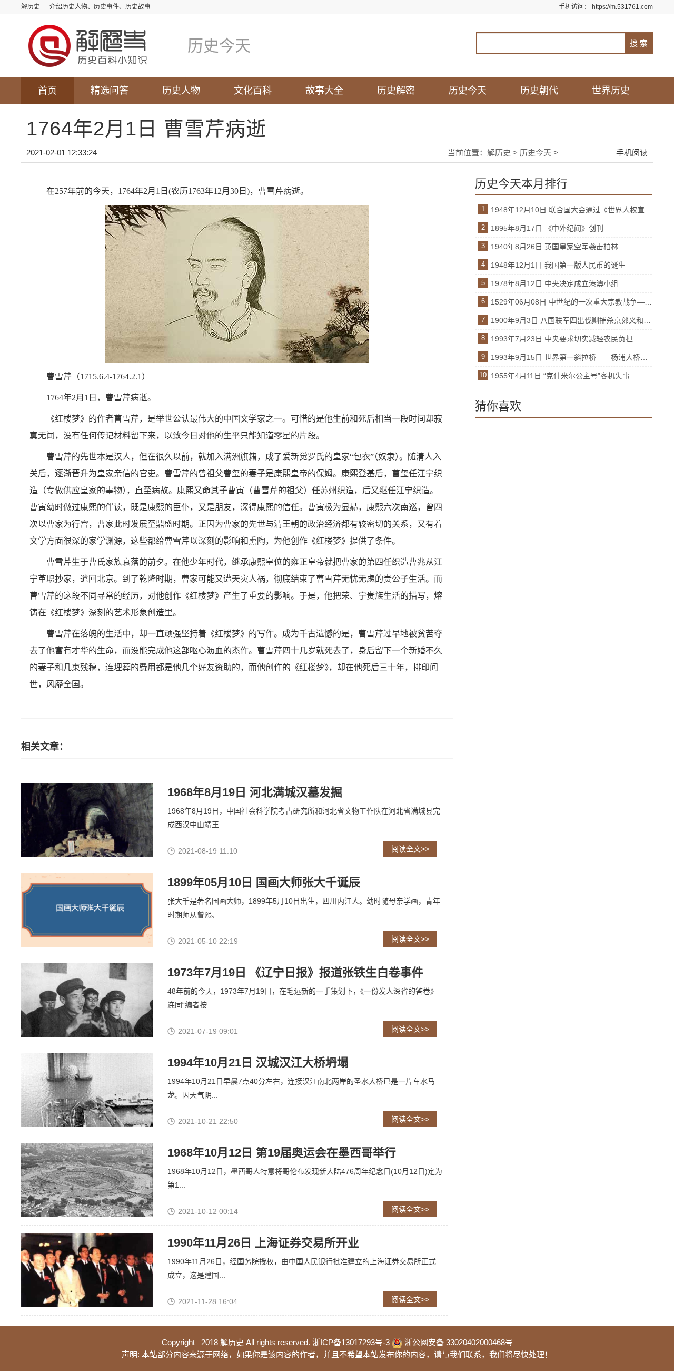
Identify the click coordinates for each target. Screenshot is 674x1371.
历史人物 (181, 90)
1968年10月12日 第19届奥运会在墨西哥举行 (281, 1152)
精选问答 (109, 90)
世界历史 (611, 90)
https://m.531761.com (622, 7)
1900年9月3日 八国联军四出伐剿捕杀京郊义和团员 (571, 320)
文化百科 (253, 90)
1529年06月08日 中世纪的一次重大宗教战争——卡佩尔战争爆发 (571, 302)
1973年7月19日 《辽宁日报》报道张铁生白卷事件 (295, 972)
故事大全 (324, 90)
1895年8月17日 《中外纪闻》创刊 (547, 228)
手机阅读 (632, 152)
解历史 (499, 152)
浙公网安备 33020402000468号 (457, 1342)
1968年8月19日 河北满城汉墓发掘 (254, 792)
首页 (47, 90)
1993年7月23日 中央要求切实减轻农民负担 (562, 339)
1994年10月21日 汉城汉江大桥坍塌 (258, 1062)
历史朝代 (539, 90)
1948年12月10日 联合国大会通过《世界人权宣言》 (571, 209)
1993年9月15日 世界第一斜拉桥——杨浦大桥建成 (571, 357)
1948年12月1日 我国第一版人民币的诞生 (558, 265)
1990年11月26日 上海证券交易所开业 (263, 1242)
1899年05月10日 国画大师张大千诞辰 (263, 882)
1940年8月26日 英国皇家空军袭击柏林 (554, 246)
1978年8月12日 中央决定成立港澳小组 (554, 283)
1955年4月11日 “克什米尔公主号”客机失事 (560, 375)
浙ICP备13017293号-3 (351, 1342)
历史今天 (468, 90)
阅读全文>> (410, 849)
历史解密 (396, 90)
